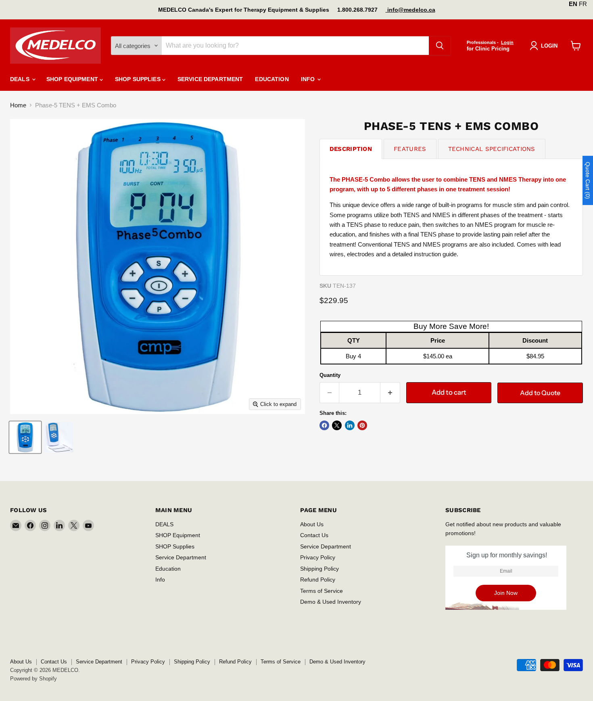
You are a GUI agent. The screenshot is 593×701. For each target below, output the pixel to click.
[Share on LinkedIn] (350, 425)
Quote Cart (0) (588, 180)
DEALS (20, 79)
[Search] (440, 45)
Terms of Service (321, 591)
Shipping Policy (319, 568)
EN (573, 3)
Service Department (210, 79)
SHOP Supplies (138, 79)
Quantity (329, 375)
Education (271, 79)
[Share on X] (337, 425)
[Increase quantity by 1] (390, 392)
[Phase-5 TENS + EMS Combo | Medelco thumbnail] (25, 437)
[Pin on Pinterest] (362, 425)
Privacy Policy (317, 557)
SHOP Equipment (73, 79)
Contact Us (314, 535)
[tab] (350, 149)
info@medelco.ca (410, 9)
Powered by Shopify (33, 679)
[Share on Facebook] (324, 425)
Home (18, 105)
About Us (312, 524)
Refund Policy (317, 579)
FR (583, 3)
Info (309, 79)
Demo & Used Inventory (330, 601)
